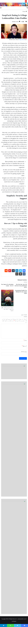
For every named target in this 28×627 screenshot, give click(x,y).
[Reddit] (6, 270)
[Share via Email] (20, 273)
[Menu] (0, 8)
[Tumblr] (13, 270)
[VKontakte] (24, 273)
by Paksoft (14, 621)
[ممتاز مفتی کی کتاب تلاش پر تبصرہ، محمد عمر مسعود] (7, 298)
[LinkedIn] (16, 270)
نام (25, 340)
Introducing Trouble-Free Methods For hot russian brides (21, 292)
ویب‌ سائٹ (24, 351)
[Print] (16, 273)
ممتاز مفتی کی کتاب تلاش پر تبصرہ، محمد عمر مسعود (7, 309)
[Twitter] (20, 270)
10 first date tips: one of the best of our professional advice (21, 286)
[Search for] (27, 8)
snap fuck (21, 39)
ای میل (24, 345)
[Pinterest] (9, 270)
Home (24, 11)
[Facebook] (24, 270)
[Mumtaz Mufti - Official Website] (14, 4)
